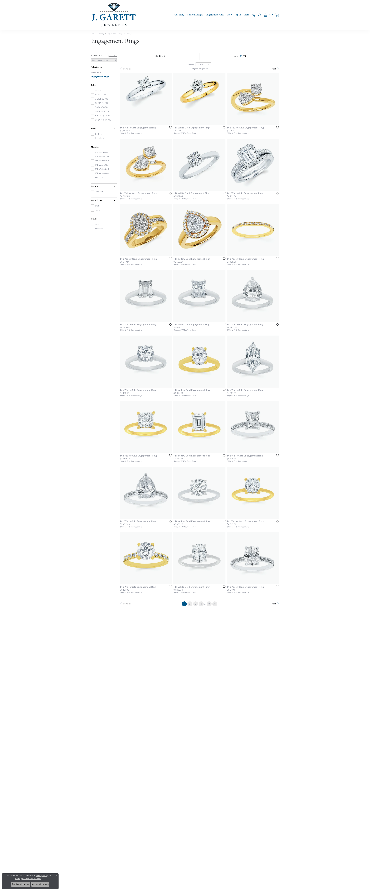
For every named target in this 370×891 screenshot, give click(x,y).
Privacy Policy (42, 875)
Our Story (179, 14)
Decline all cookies (20, 884)
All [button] (214, 604)
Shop (229, 14)
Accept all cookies (40, 884)
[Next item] (275, 99)
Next (274, 69)
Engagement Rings (215, 14)
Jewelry (101, 34)
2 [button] (189, 604)
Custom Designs (195, 14)
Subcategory (96, 67)
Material (95, 147)
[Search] (259, 15)
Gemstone (95, 186)
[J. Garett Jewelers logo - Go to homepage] (115, 15)
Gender (94, 219)
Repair (238, 14)
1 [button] (185, 604)
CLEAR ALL (113, 56)
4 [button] (201, 604)
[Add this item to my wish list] (169, 127)
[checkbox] (99, 94)
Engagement (111, 34)
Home (93, 34)
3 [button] (195, 604)
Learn (246, 14)
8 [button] (209, 604)
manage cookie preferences (28, 878)
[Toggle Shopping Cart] (277, 15)
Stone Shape (96, 200)
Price (93, 85)
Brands (94, 129)
